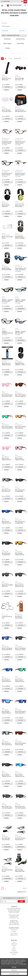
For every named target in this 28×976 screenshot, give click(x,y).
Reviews (14, 945)
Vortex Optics (17, 265)
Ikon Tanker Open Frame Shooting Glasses (6, 839)
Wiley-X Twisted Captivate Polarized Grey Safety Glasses (6, 775)
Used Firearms (14, 943)
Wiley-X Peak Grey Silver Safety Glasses (7, 744)
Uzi (2, 613)
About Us (14, 949)
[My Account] (22, 1)
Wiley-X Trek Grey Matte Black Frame (19, 585)
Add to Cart (7, 118)
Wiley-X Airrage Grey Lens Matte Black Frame (20, 490)
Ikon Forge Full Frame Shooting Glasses (20, 839)
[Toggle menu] (2, 6)
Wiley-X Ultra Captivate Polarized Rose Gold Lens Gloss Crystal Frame (7, 395)
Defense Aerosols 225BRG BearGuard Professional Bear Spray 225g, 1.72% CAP (7, 364)
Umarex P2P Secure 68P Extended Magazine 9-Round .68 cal (7, 79)
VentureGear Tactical (6, 138)
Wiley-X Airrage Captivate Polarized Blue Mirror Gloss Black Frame (6, 522)
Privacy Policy (23, 964)
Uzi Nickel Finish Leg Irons (7, 617)
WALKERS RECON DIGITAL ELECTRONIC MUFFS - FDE (20, 237)
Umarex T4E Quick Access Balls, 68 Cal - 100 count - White (7, 110)
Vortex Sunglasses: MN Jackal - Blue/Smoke (20, 269)
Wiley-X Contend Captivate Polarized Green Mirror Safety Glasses (19, 680)
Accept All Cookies (14, 973)
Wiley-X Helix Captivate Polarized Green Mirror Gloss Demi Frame (7, 427)
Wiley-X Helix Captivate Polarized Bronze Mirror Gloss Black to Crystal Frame (20, 427)
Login (12, 933)
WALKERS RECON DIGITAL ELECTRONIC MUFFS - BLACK (7, 269)
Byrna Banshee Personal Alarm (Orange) (18, 617)
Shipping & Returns (14, 934)
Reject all (14, 970)
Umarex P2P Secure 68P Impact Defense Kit (20, 110)
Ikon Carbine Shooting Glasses (7, 870)
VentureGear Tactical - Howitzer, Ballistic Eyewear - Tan (20, 142)
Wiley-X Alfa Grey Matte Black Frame (7, 585)
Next (24, 888)
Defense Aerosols (5, 360)
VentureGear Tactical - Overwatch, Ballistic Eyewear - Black (7, 142)
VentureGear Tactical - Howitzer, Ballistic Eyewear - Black (7, 174)
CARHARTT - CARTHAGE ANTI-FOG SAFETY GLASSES (7, 300)
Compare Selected (21, 891)
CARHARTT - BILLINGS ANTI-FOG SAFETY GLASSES (20, 332)
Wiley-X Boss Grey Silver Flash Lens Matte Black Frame (6, 490)
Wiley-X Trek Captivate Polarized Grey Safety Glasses (20, 649)
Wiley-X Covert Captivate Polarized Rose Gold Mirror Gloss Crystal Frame (7, 459)
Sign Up (15, 933)
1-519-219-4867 (6, 1)
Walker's (3, 201)
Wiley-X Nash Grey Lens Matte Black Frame (6, 554)
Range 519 (14, 954)
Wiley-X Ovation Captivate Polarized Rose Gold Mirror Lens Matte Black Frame (20, 459)
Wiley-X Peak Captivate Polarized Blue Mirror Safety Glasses (20, 712)
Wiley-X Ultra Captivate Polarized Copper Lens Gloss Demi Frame (20, 395)
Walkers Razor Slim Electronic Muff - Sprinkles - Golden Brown (19, 205)
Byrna (16, 613)
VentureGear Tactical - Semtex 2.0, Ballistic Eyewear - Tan (20, 174)
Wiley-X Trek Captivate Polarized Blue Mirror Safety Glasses (7, 649)
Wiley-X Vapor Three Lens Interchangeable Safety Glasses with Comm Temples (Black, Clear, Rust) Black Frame (7, 807)
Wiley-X (3, 391)
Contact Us (14, 950)
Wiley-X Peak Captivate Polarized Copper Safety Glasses (20, 744)
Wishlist (14, 931)
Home (14, 942)
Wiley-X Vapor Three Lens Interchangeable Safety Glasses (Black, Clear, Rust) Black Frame (20, 807)
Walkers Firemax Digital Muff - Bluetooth (6, 205)
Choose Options (7, 308)
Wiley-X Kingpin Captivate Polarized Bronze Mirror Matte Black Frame (20, 554)
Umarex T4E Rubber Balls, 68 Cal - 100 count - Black (19, 79)
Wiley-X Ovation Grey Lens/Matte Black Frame (20, 522)
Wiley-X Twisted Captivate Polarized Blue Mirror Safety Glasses (19, 775)
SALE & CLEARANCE (14, 952)
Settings (14, 967)
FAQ (14, 947)
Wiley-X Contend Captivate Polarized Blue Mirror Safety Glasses (6, 680)
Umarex (3, 75)
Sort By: (10, 58)
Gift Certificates (14, 929)
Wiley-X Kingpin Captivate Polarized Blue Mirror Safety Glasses (6, 712)
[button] (14, 31)
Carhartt (3, 296)
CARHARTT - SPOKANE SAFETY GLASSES (20, 300)
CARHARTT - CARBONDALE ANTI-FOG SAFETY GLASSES (7, 332)
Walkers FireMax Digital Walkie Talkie (20, 870)
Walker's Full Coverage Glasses (7, 237)
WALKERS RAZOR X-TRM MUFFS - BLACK (20, 364)
